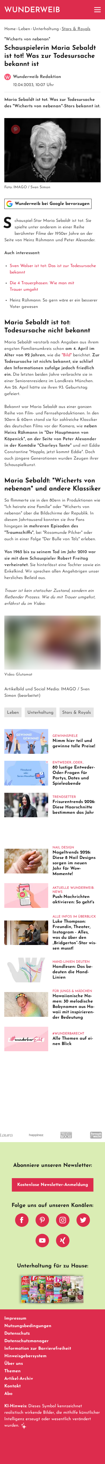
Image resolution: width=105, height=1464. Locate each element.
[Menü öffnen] (97, 9)
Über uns (13, 1364)
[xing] (63, 1242)
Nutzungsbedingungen (27, 1326)
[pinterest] (42, 1221)
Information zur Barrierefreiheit (37, 1348)
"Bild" (67, 355)
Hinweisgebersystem (25, 1356)
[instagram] (63, 1221)
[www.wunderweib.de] (32, 9)
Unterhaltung (46, 29)
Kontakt (12, 1386)
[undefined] (27, 1140)
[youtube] (42, 1242)
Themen (12, 1371)
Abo (8, 1394)
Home (10, 29)
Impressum (15, 1318)
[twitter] (83, 1221)
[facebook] (22, 1221)
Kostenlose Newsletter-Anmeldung (52, 1185)
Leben (24, 29)
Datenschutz (17, 1333)
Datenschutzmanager (26, 1341)
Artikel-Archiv (18, 1379)
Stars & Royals (76, 29)
